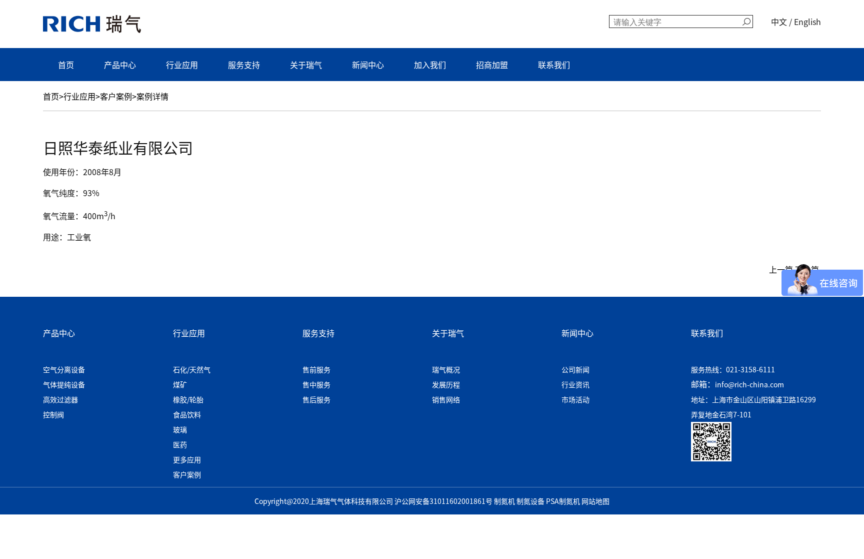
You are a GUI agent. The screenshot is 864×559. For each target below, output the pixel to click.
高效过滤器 (60, 399)
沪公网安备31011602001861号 (443, 501)
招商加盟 (492, 65)
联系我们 (554, 65)
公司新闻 (576, 369)
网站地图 (596, 501)
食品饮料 (187, 414)
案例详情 (152, 96)
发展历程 (446, 384)
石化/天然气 (191, 369)
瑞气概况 (446, 369)
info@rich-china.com (749, 384)
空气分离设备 (64, 369)
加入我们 (430, 65)
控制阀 (53, 414)
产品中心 (120, 65)
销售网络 (446, 399)
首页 (66, 65)
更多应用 (187, 459)
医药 (180, 444)
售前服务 (316, 369)
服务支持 (244, 65)
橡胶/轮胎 (188, 399)
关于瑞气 (306, 65)
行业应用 (182, 65)
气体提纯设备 (64, 384)
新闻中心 (368, 65)
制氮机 (504, 501)
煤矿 (180, 384)
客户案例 (116, 96)
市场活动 (576, 399)
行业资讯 (576, 384)
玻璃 (180, 429)
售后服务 (316, 399)
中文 (779, 22)
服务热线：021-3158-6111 (733, 369)
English (807, 22)
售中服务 (316, 384)
